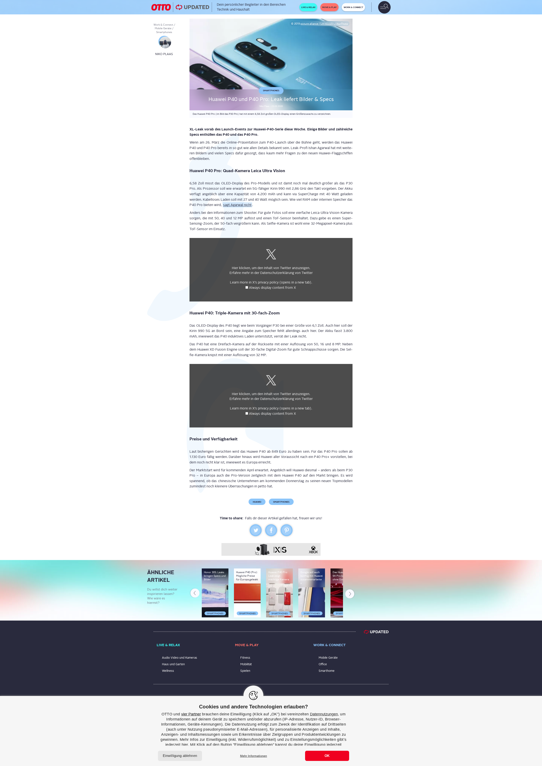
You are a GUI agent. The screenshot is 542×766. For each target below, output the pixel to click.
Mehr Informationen (253, 756)
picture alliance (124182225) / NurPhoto (324, 23)
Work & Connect (163, 24)
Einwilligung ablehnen (180, 756)
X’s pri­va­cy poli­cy (281, 282)
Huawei (257, 502)
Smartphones (164, 32)
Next (350, 593)
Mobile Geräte (163, 28)
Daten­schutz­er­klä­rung (277, 273)
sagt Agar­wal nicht (237, 205)
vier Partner (191, 714)
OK (327, 756)
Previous (194, 594)
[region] (271, 731)
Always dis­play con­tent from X (273, 288)
